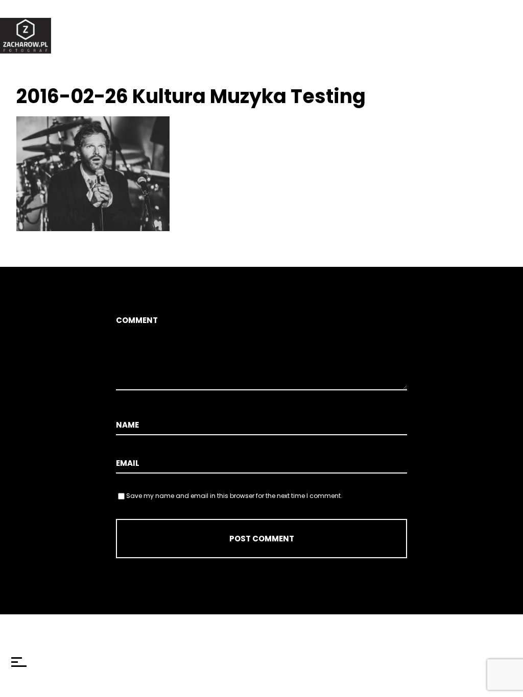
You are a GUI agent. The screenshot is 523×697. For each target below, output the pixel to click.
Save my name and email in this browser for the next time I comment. (234, 495)
